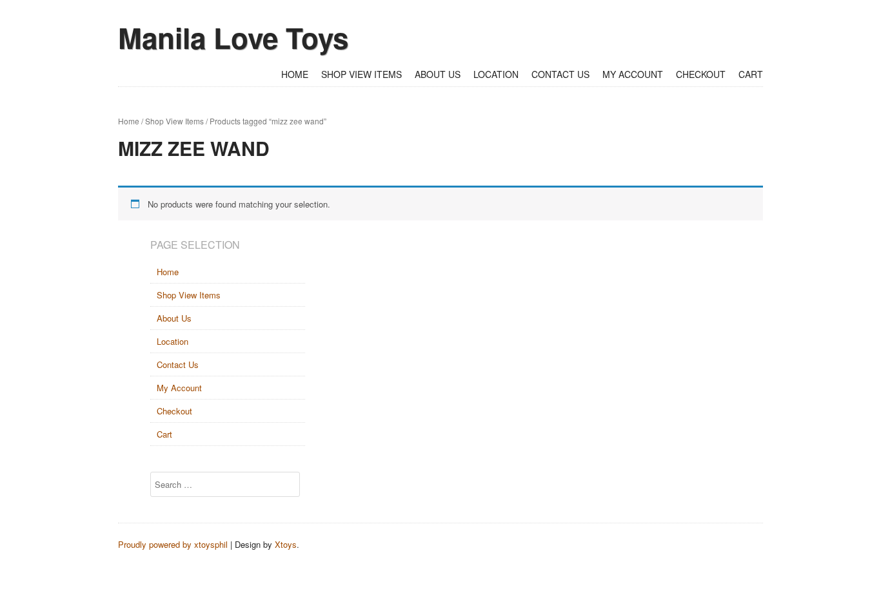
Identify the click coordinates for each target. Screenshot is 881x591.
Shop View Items (361, 74)
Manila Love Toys (233, 37)
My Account (632, 74)
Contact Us (560, 74)
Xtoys (286, 544)
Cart (750, 74)
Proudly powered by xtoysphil (173, 544)
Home (294, 74)
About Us (437, 74)
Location (496, 74)
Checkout (701, 74)
